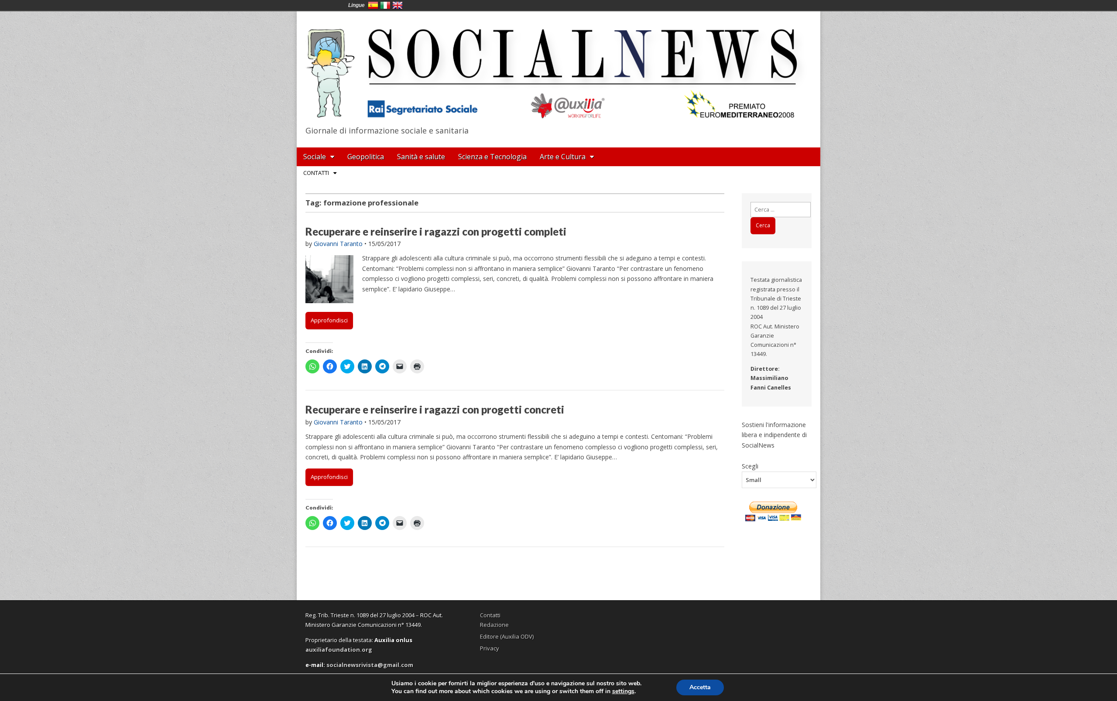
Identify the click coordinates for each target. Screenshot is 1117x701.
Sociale (314, 156)
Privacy (489, 648)
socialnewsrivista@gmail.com (369, 665)
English (397, 5)
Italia (385, 5)
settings (623, 691)
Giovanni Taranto (338, 243)
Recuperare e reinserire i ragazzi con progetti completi (435, 231)
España (373, 5)
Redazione (494, 625)
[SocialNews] (558, 66)
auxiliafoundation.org (338, 649)
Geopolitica (365, 156)
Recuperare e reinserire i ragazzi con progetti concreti (434, 409)
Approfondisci (329, 320)
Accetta (700, 687)
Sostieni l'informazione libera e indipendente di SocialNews (774, 435)
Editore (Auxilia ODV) (507, 636)
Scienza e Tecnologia (492, 156)
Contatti (316, 173)
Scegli (750, 466)
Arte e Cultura (563, 156)
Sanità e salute (421, 156)
